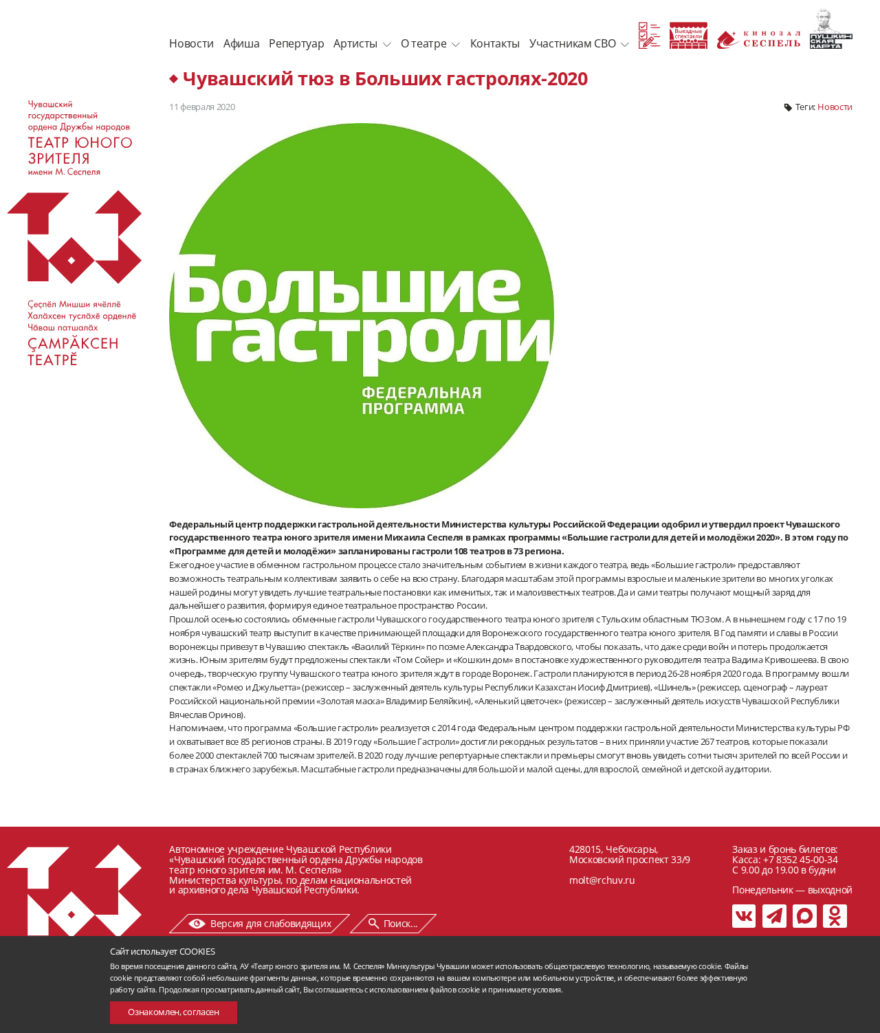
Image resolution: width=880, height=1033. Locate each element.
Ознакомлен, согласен (173, 1011)
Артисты (355, 43)
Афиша (241, 43)
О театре (423, 43)
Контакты (495, 43)
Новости (191, 43)
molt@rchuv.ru (602, 880)
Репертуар (296, 43)
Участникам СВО (572, 43)
